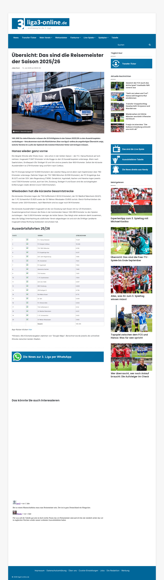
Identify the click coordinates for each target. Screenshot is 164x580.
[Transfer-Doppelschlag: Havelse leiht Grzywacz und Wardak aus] (117, 107)
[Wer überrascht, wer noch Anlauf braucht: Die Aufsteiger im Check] (131, 357)
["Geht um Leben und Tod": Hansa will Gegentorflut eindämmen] (117, 96)
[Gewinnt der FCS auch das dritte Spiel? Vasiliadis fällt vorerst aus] (117, 86)
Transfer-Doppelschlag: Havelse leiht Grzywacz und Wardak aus (138, 106)
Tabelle (115, 37)
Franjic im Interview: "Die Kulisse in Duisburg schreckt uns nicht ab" (138, 126)
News (16, 37)
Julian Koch (16, 68)
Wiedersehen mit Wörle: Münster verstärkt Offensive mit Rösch (138, 116)
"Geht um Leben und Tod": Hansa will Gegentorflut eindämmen (137, 95)
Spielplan (102, 37)
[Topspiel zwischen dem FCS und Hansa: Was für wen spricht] (131, 318)
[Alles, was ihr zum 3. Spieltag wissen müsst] (131, 279)
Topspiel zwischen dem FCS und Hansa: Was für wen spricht (129, 336)
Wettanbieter (61, 37)
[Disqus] (58, 529)
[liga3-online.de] (41, 23)
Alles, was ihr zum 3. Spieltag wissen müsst (127, 297)
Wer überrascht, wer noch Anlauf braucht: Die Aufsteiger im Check (130, 375)
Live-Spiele (89, 37)
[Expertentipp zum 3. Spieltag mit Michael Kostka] (131, 202)
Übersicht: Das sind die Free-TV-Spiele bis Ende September (129, 259)
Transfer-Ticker (29, 37)
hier (30, 329)
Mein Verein (45, 37)
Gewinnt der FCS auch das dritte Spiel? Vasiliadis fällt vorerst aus (138, 85)
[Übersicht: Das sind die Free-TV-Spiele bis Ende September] (131, 240)
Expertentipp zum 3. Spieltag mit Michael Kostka (129, 220)
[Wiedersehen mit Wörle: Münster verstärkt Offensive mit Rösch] (117, 117)
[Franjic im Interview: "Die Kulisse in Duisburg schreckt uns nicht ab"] (117, 127)
